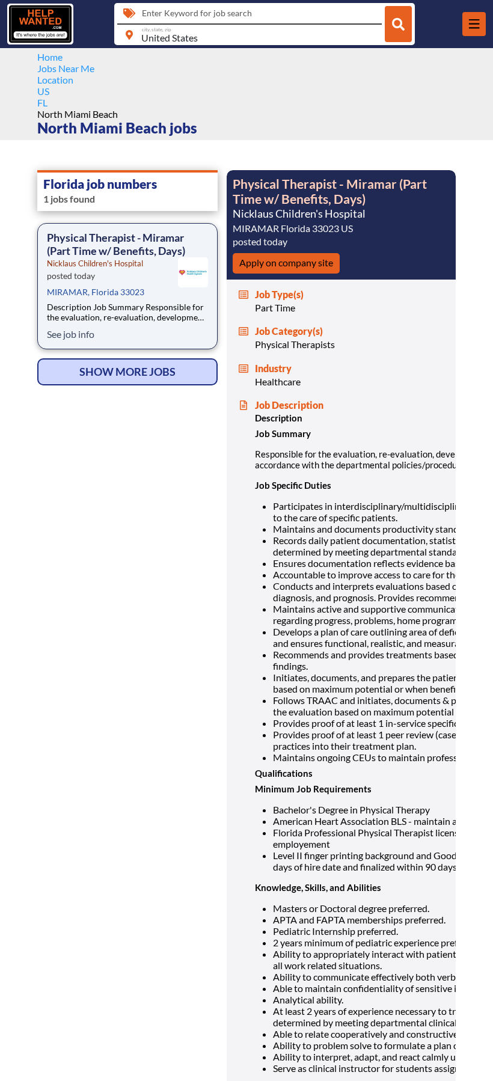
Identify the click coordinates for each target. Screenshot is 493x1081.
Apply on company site (286, 262)
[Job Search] (398, 24)
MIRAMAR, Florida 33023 (95, 292)
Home (50, 57)
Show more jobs (127, 371)
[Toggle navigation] (474, 24)
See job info (70, 334)
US (43, 91)
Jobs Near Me (65, 68)
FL (42, 102)
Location (55, 79)
